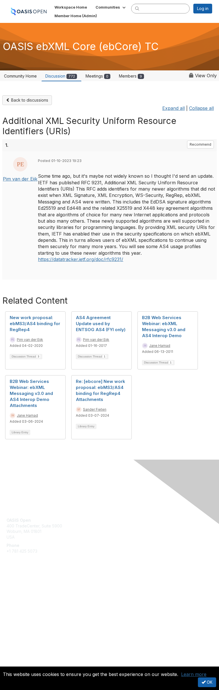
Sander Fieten (94, 409)
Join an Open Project (26, 597)
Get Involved (19, 588)
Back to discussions (29, 100)
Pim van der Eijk (20, 179)
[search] (137, 8)
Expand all (173, 108)
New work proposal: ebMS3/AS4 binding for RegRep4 (35, 323)
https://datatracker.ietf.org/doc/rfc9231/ (80, 259)
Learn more (193, 674)
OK (209, 682)
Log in (202, 8)
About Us (15, 657)
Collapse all (201, 108)
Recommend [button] (200, 144)
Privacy (14, 663)
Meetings (97, 76)
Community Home (20, 76)
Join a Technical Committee (32, 605)
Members (130, 76)
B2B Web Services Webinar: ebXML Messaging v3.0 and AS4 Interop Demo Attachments (31, 393)
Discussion (60, 76)
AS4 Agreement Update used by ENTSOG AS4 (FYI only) (100, 323)
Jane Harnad (159, 345)
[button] (111, 7)
